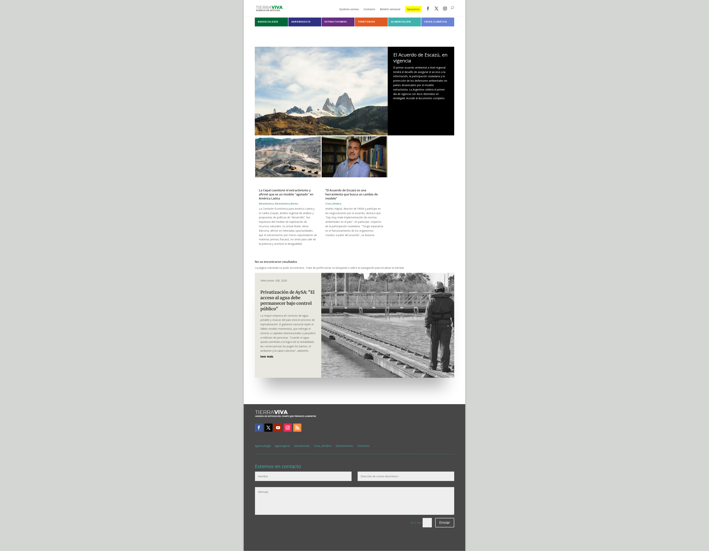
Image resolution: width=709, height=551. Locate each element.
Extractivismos (266, 203)
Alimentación (302, 446)
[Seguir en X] (268, 428)
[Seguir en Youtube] (278, 428)
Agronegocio (282, 446)
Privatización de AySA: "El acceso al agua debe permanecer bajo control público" (287, 300)
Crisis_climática (333, 203)
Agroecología (263, 446)
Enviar (444, 522)
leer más (266, 356)
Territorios (363, 446)
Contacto (369, 9)
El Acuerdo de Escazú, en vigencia (420, 57)
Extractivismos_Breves (286, 203)
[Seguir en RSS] (297, 428)
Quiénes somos (349, 9)
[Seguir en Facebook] (259, 428)
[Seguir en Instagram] (288, 428)
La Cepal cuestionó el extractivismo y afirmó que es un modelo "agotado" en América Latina (286, 194)
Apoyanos (413, 9)
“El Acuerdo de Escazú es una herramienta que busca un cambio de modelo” (351, 194)
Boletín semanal (390, 9)
